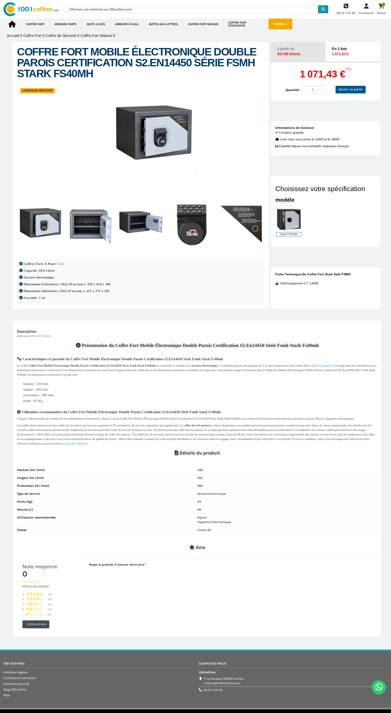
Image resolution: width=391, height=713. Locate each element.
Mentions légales (15, 672)
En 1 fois (340, 51)
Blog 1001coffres (14, 689)
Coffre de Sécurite (62, 36)
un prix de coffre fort (75, 443)
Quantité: (293, 90)
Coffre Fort (33, 36)
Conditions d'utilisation (20, 678)
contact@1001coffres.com (222, 683)
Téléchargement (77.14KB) (298, 283)
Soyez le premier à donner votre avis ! (117, 565)
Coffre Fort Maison (97, 36)
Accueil (13, 36)
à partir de (288, 51)
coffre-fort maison (320, 365)
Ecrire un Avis (36, 624)
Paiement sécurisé (16, 684)
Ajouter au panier (350, 89)
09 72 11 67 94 (213, 690)
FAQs (6, 695)
